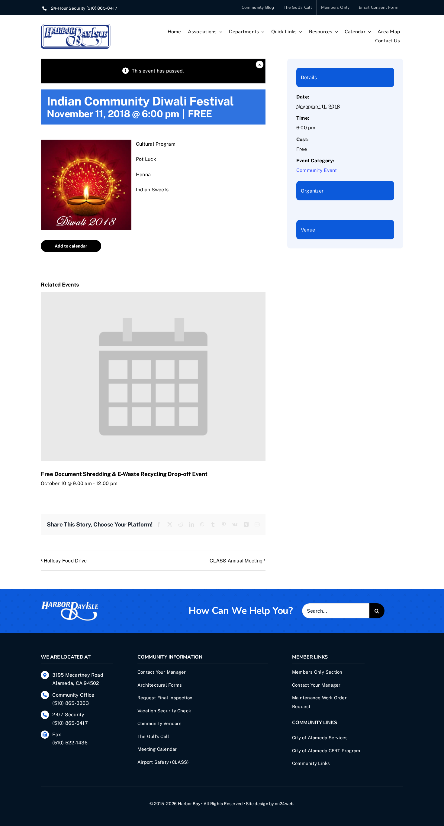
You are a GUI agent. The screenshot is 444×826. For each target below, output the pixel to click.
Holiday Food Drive (65, 560)
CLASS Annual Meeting (236, 560)
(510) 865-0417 (101, 8)
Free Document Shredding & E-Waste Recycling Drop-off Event (124, 474)
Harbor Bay (189, 803)
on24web (284, 803)
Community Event (316, 170)
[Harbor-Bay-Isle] (69, 603)
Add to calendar (71, 246)
